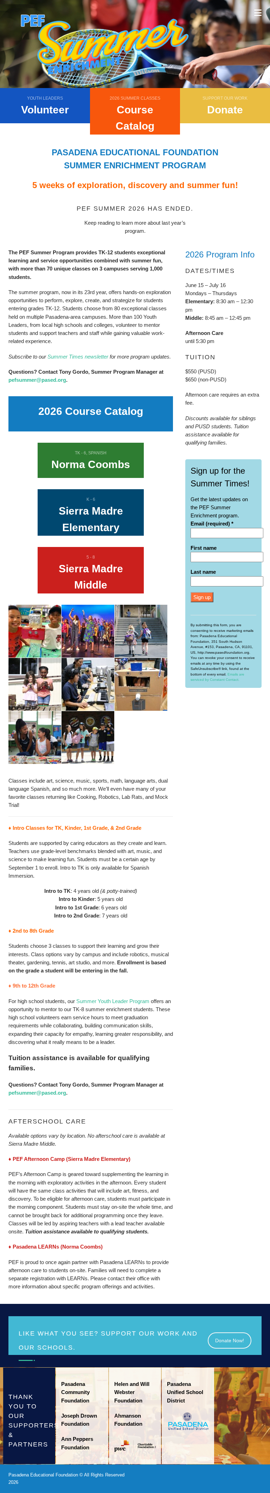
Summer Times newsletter (77, 357)
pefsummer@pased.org (37, 380)
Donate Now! (229, 1340)
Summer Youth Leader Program (112, 1001)
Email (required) (212, 524)
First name (204, 548)
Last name (203, 572)
